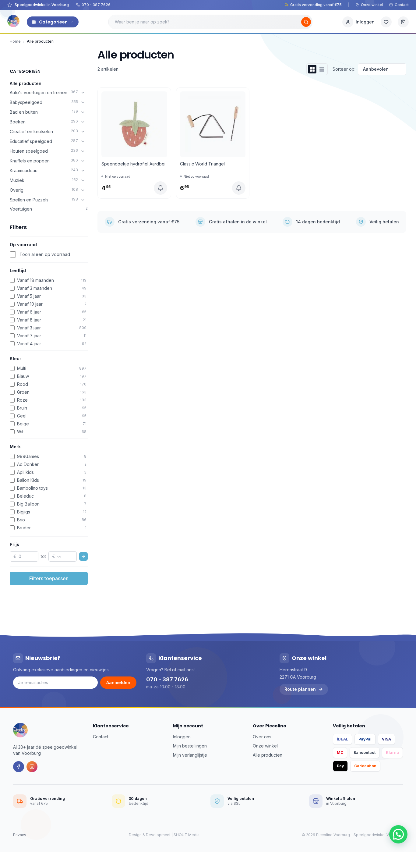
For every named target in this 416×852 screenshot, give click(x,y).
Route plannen (300, 689)
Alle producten (25, 83)
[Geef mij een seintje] (160, 188)
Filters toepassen (49, 578)
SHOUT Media (186, 834)
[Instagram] (31, 766)
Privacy (19, 834)
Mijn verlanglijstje (190, 755)
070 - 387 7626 (96, 4)
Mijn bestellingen (190, 745)
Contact (402, 4)
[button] (398, 834)
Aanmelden (118, 682)
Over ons (262, 736)
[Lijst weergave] (322, 69)
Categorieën (53, 22)
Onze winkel (372, 4)
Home (15, 41)
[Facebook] (18, 766)
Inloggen (182, 736)
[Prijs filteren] (83, 556)
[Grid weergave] (312, 69)
